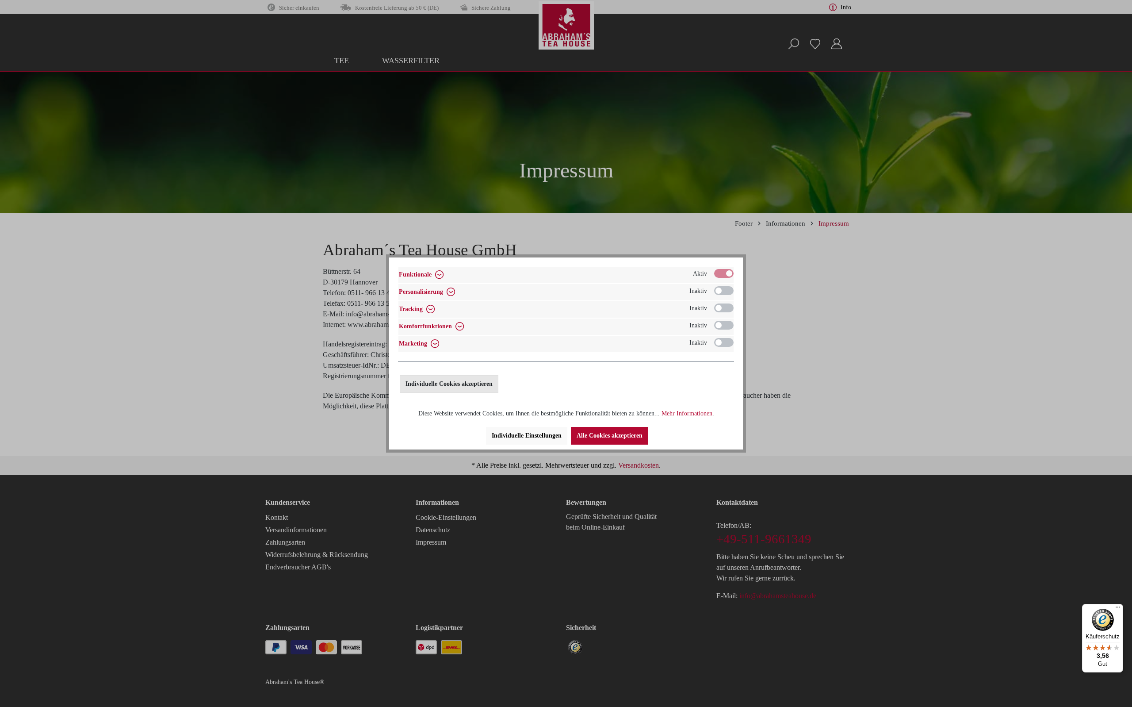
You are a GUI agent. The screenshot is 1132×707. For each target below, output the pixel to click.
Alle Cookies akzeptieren (609, 435)
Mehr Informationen (687, 413)
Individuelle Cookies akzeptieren (449, 383)
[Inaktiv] (724, 290)
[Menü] (1118, 609)
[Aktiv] (724, 273)
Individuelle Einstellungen (527, 435)
